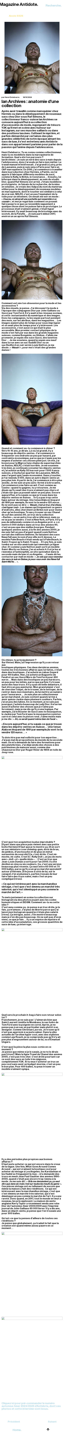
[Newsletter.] (16, 13)
